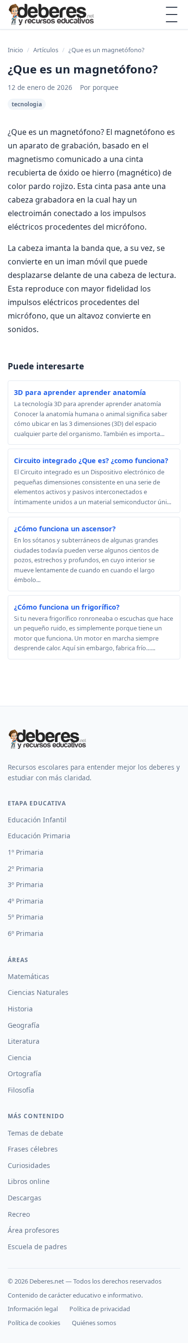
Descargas (24, 1197)
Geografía (24, 1025)
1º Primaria (25, 852)
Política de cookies (34, 1322)
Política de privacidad (99, 1308)
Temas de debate (35, 1133)
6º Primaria (25, 933)
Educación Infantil (37, 819)
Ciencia (19, 1057)
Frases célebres (33, 1148)
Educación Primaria (39, 835)
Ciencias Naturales (38, 992)
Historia (20, 1008)
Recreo (19, 1214)
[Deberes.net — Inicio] (53, 14)
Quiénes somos (94, 1322)
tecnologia (27, 104)
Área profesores (33, 1230)
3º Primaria (25, 884)
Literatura (24, 1041)
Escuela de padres (37, 1246)
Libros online (29, 1181)
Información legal (33, 1308)
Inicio (15, 49)
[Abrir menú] (171, 14)
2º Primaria (25, 868)
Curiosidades (29, 1165)
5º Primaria (25, 916)
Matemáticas (28, 976)
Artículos (45, 49)
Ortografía (24, 1073)
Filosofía (21, 1090)
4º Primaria (25, 900)
